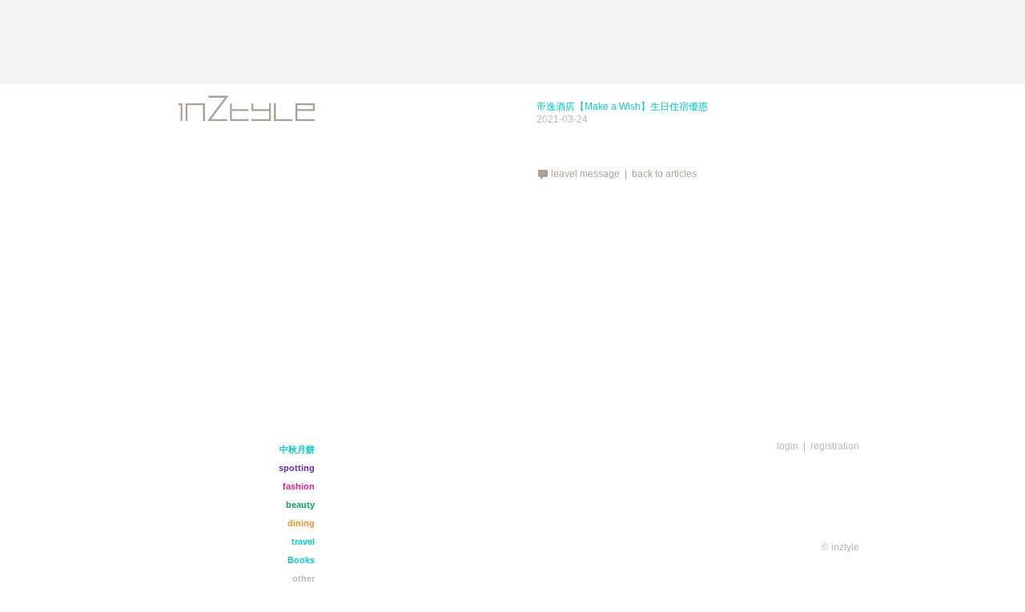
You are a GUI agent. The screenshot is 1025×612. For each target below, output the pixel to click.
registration (834, 446)
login (787, 446)
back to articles (664, 173)
